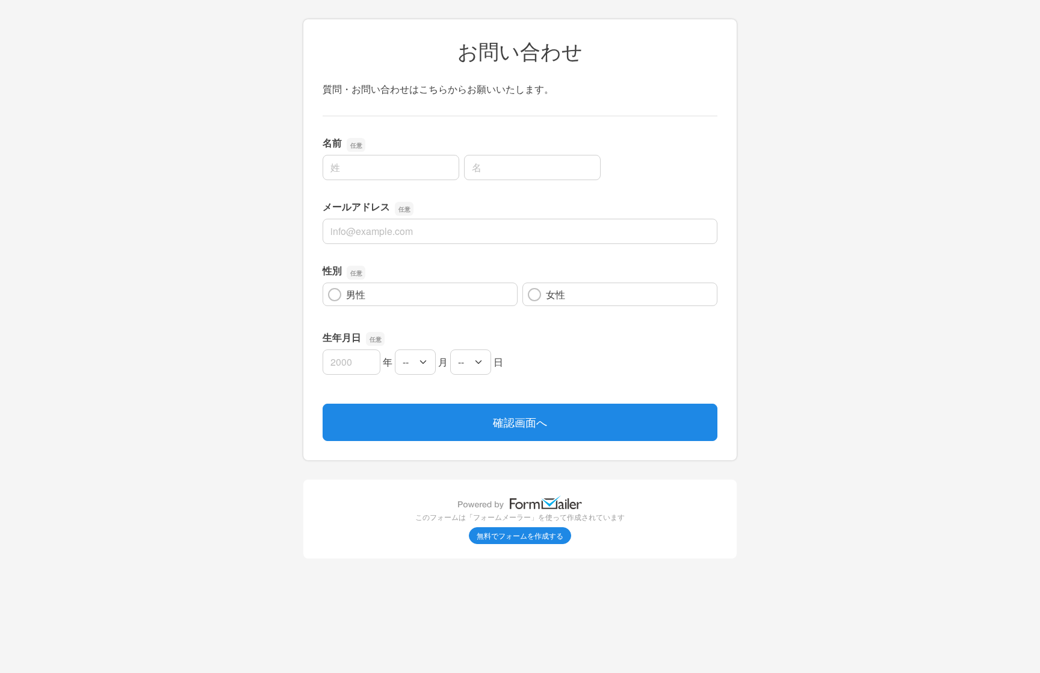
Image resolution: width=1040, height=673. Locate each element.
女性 (555, 294)
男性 (355, 294)
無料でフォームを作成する (520, 535)
